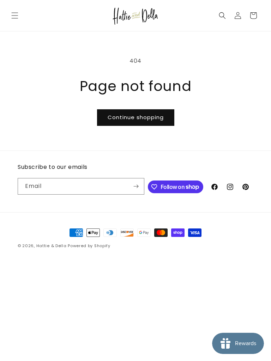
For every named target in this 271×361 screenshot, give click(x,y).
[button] (15, 15)
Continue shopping (136, 117)
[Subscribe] (136, 186)
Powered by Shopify (89, 246)
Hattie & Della (51, 246)
